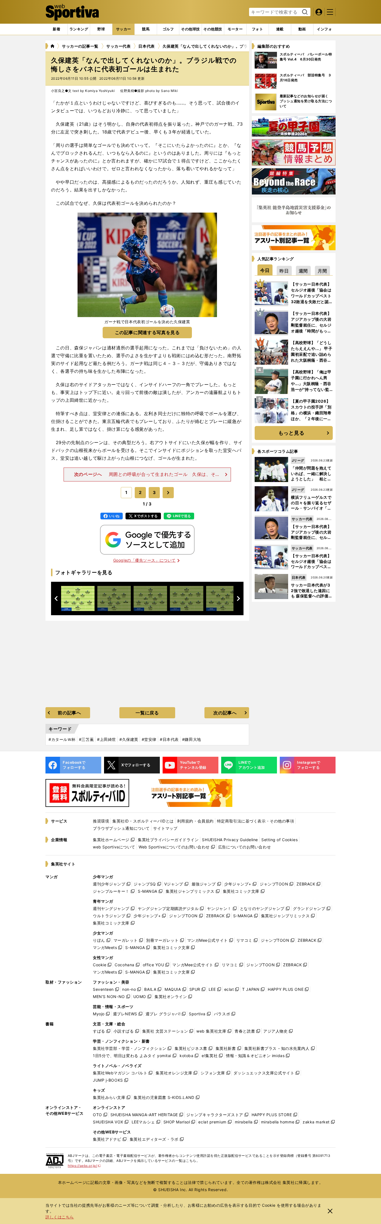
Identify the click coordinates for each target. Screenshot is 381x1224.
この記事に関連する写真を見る (147, 332)
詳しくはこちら (59, 1217)
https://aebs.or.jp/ (84, 1166)
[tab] (101, 29)
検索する (304, 12)
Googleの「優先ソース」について (144, 560)
